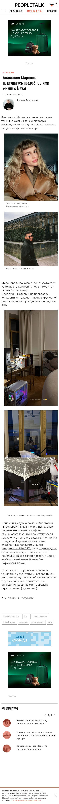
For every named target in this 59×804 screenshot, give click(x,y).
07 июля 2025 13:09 (12, 94)
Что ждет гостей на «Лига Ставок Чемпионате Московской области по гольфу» (36, 735)
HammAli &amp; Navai (11, 616)
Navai (26, 616)
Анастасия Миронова (39, 616)
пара (50, 622)
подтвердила (48, 548)
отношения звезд (38, 622)
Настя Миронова (9, 622)
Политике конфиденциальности (26, 800)
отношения (23, 622)
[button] (54, 715)
